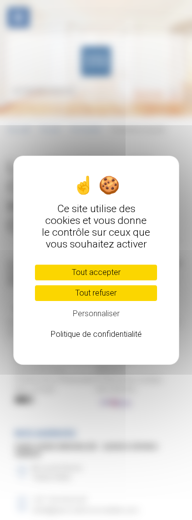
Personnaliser (96, 313)
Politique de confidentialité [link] (96, 334)
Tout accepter (96, 272)
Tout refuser (96, 293)
